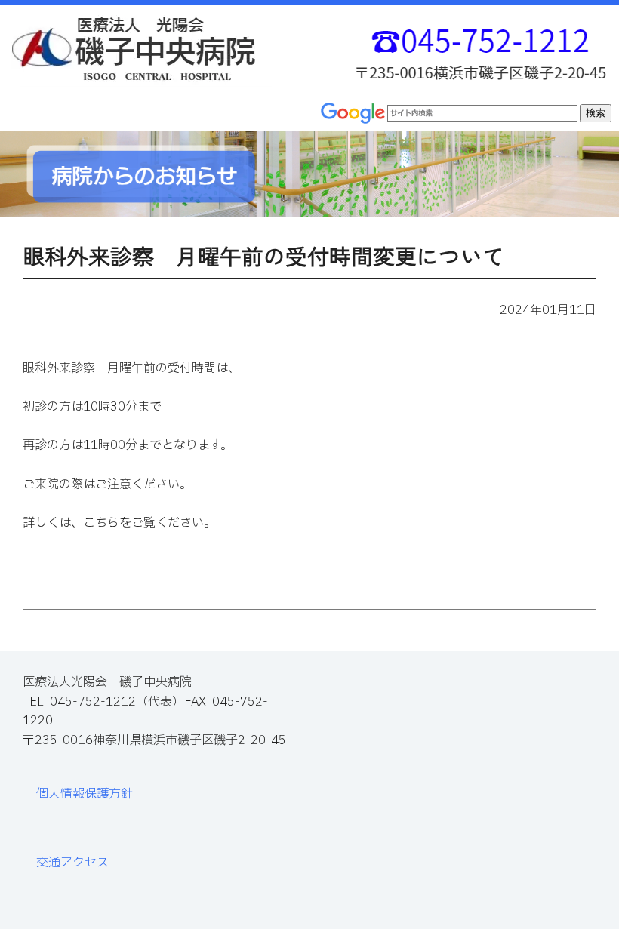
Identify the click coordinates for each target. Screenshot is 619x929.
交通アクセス (72, 863)
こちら (101, 523)
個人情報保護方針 (84, 794)
